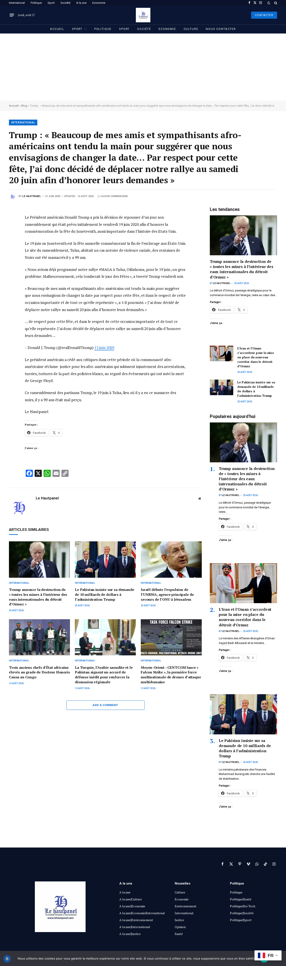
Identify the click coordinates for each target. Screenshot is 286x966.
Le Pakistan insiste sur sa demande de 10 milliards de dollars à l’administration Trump (104, 594)
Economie (98, 2)
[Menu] (12, 15)
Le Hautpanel (31, 196)
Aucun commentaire (114, 196)
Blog (24, 105)
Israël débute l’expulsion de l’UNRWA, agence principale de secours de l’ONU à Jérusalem (167, 594)
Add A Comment (105, 705)
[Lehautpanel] (143, 15)
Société (65, 2)
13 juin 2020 (104, 347)
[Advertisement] (143, 67)
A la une (81, 2)
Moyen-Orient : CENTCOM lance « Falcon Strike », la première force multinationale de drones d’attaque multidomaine (171, 674)
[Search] (275, 3)
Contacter (264, 15)
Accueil (57, 29)
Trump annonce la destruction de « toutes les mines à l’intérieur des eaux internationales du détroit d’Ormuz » (38, 597)
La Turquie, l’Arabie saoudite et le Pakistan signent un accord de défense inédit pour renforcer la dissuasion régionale (103, 674)
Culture (191, 29)
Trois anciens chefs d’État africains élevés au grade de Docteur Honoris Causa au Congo (39, 672)
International (17, 2)
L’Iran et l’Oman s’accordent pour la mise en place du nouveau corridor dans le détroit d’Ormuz (255, 357)
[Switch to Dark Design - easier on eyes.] (268, 2)
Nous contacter (221, 29)
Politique (36, 2)
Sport (51, 2)
